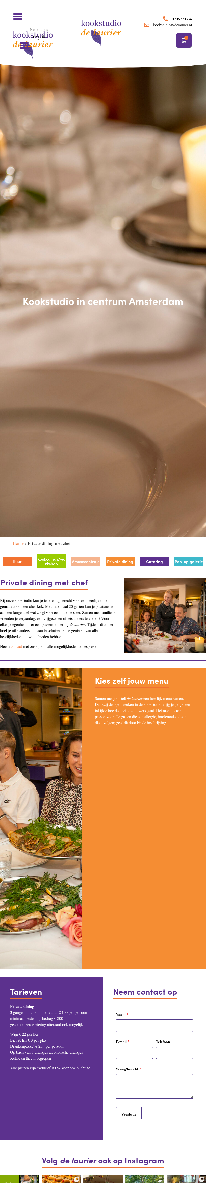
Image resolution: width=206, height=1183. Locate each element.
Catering (154, 561)
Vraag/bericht (128, 1068)
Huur (17, 561)
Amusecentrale (86, 561)
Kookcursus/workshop (51, 561)
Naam (122, 1014)
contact (16, 646)
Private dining (120, 561)
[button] (17, 16)
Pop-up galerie (189, 561)
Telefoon (163, 1041)
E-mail (123, 1041)
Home (18, 543)
